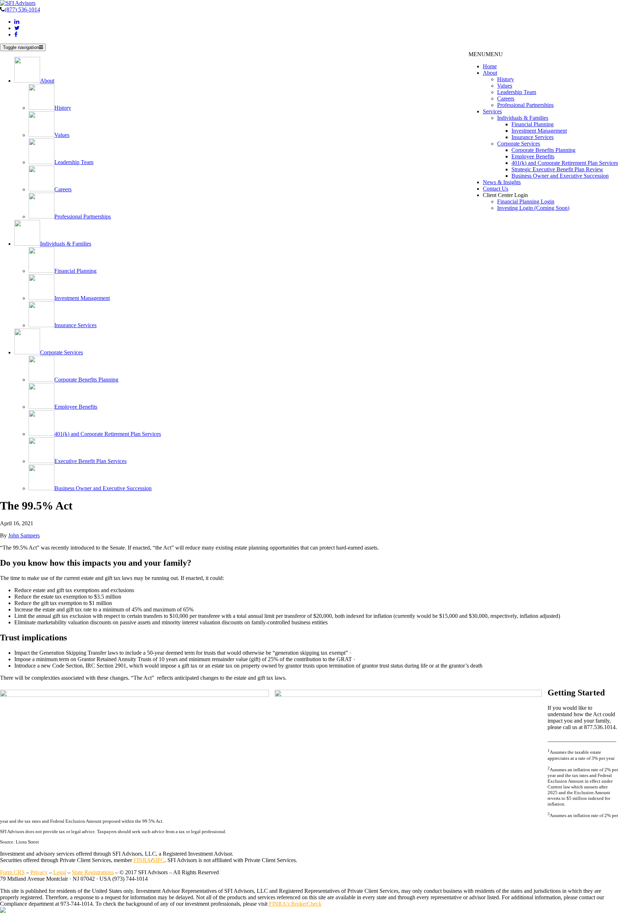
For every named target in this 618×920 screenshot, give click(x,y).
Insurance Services (532, 137)
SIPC (158, 860)
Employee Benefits (532, 156)
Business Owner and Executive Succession (560, 176)
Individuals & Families (522, 118)
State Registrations (93, 872)
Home (490, 66)
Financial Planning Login (525, 201)
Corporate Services (518, 144)
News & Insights (502, 182)
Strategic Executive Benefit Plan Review (557, 169)
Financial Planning (532, 124)
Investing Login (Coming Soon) (533, 208)
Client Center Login (505, 195)
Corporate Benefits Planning (543, 150)
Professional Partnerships (525, 105)
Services (492, 111)
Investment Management (539, 131)
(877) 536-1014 (22, 9)
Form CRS (12, 872)
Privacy (39, 872)
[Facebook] (16, 34)
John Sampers (24, 535)
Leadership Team (516, 92)
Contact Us (495, 189)
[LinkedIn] (16, 22)
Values (504, 86)
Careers (505, 98)
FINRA (142, 860)
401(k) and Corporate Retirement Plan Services (564, 163)
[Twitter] (17, 28)
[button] (486, 54)
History (505, 79)
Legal (59, 872)
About (490, 73)
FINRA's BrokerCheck (295, 904)
